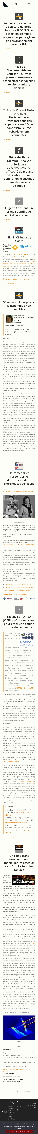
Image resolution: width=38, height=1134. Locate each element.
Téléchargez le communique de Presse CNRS (17, 594)
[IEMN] (16, 3)
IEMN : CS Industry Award (19, 239)
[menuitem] (28, 3)
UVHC (24, 545)
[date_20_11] (19, 150)
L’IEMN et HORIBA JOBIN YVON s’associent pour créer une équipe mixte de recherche (19, 622)
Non (12, 1131)
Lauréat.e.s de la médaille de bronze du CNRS (19, 587)
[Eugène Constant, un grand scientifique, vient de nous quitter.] (19, 201)
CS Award (15, 257)
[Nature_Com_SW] (19, 849)
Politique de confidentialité (24, 1131)
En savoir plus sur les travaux (17, 279)
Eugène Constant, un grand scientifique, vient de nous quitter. (19, 211)
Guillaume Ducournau (9, 1076)
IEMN (33, 943)
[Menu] (32, 3)
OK (7, 1131)
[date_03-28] (19, 295)
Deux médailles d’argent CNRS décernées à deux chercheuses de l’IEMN (19, 478)
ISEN (20, 545)
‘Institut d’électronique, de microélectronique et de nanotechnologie (19, 263)
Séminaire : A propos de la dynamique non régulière (19, 305)
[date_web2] (19, 16)
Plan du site (34, 1105)
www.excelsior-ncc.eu (28, 781)
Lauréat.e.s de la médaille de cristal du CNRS (19, 590)
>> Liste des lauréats (9, 283)
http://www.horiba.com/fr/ (11, 762)
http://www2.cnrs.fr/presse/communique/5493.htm (19, 491)
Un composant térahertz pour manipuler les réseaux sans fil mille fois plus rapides (19, 863)
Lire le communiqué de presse (12, 837)
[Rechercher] (28, 3)
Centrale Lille (30, 545)
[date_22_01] (19, 103)
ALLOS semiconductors (21, 254)
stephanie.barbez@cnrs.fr (16, 822)
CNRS (4, 545)
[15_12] (19, 60)
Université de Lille (12, 545)
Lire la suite (6, 49)
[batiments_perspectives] (19, 466)
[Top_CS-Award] (19, 230)
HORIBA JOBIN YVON (25, 688)
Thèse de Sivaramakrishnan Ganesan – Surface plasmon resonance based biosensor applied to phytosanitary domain (19, 77)
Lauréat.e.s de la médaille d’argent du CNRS (18, 584)
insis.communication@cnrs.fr (11, 1082)
